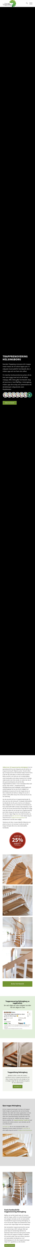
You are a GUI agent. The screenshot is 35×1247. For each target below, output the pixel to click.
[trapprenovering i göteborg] (14, 3)
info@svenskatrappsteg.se (18, 817)
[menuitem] (26, 3)
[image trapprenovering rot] (18, 870)
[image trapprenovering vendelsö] (18, 901)
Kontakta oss (6, 1126)
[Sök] (26, 3)
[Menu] (30, 3)
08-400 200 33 (17, 816)
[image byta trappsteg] (18, 932)
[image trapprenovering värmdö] (18, 964)
